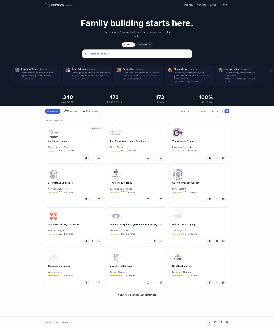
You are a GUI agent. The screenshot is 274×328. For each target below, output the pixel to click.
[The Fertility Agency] (137, 185)
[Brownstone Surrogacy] (75, 185)
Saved (213, 5)
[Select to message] (99, 157)
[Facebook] (215, 322)
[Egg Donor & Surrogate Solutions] (137, 143)
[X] (209, 322)
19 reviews (131, 150)
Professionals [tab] (144, 44)
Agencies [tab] (128, 44)
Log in (224, 5)
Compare (201, 5)
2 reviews (192, 234)
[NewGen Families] (199, 268)
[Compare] (92, 157)
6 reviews (130, 192)
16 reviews (193, 150)
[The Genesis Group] (199, 143)
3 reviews (130, 234)
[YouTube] (227, 322)
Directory (188, 5)
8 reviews (68, 192)
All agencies (52, 111)
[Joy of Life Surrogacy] (137, 268)
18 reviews (69, 150)
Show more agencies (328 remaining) (137, 295)
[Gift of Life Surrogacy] (199, 227)
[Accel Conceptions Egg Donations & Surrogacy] (137, 227)
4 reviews (192, 192)
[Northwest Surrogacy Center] (75, 227)
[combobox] (139, 54)
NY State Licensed (91, 111)
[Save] (86, 157)
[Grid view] (227, 111)
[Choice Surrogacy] (75, 143)
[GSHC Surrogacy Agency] (199, 185)
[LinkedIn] (221, 322)
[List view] (222, 111)
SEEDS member (70, 111)
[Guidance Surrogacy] (75, 268)
